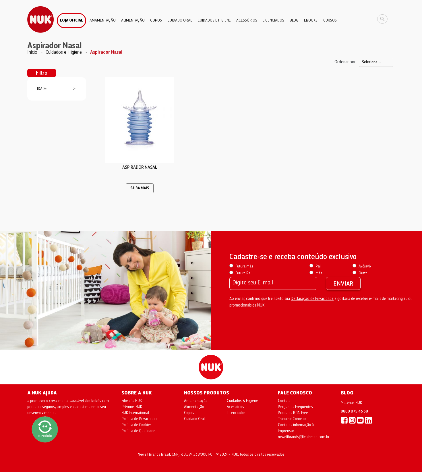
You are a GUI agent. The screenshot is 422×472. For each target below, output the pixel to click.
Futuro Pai (243, 273)
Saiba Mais (139, 188)
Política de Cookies (136, 425)
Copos (189, 413)
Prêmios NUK (131, 407)
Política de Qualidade (138, 431)
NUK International (135, 413)
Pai (318, 266)
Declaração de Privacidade (312, 298)
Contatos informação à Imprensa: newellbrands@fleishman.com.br (303, 431)
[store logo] (40, 19)
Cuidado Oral (194, 419)
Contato (284, 401)
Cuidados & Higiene (242, 401)
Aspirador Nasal (139, 167)
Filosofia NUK (131, 401)
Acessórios (235, 407)
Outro (363, 273)
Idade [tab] (42, 89)
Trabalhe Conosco (292, 419)
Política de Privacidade (139, 419)
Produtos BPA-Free (293, 413)
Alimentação (194, 407)
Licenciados (236, 413)
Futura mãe (244, 266)
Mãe (318, 273)
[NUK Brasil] (344, 420)
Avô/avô (365, 266)
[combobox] (384, 19)
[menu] (211, 18)
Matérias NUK (351, 403)
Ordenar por (345, 61)
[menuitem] (71, 20)
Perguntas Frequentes (295, 407)
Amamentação (196, 401)
